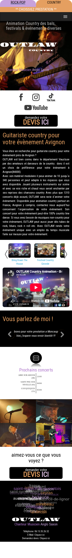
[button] (13, 335)
